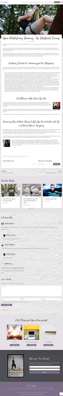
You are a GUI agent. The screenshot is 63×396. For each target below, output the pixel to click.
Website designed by (37, 394)
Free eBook (57, 2)
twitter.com (8, 263)
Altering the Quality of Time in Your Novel (53, 172)
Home (23, 2)
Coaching (30, 2)
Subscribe (56, 164)
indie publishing (12, 156)
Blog (49, 2)
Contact (51, 2)
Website (44, 299)
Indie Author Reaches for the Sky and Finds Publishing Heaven (31, 201)
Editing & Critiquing (36, 2)
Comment (4, 286)
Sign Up (45, 372)
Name (3, 299)
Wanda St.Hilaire (9, 223)
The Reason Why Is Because (7, 172)
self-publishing (18, 156)
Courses (45, 2)
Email (23, 299)
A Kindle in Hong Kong (39, 143)
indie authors (5, 156)
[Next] (60, 196)
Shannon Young (25, 156)
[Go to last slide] (3, 196)
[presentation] (10, 190)
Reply (60, 223)
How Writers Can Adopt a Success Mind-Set (9, 200)
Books (42, 2)
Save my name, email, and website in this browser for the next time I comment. (15, 302)
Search (34, 164)
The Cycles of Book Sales (50, 199)
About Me (26, 2)
